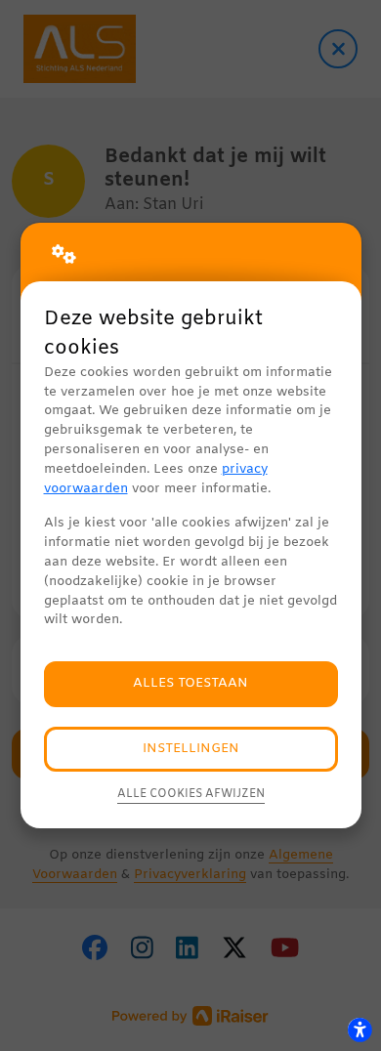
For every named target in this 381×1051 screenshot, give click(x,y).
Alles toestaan (190, 683)
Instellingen (191, 748)
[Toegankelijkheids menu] (359, 1029)
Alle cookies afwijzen (191, 794)
